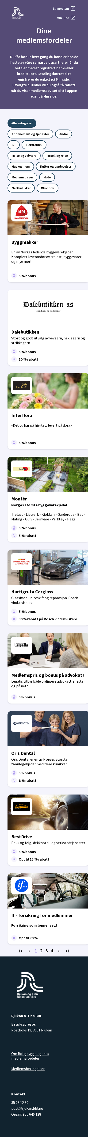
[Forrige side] (29, 951)
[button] (64, 8)
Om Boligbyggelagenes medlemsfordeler (30, 1056)
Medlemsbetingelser (28, 1068)
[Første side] (20, 951)
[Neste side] (58, 951)
